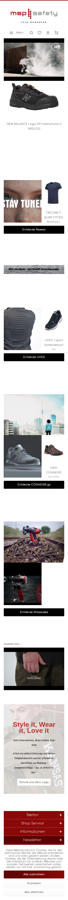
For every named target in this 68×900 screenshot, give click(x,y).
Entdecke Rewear (34, 229)
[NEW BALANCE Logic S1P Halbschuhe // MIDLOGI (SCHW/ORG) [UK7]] (34, 98)
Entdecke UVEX (34, 357)
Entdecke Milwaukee (34, 612)
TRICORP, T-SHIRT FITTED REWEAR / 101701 (53, 218)
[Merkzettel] (39, 32)
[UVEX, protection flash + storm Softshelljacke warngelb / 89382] (53, 320)
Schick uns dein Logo (34, 782)
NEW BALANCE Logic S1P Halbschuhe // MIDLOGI (34, 126)
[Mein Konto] (48, 32)
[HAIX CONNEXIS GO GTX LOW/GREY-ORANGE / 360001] (53, 448)
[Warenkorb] (56, 32)
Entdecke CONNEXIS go (34, 484)
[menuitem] (15, 32)
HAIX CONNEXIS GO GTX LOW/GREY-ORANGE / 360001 (53, 473)
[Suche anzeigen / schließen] (31, 32)
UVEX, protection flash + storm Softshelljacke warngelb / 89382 (53, 345)
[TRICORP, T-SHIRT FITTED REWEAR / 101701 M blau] (53, 193)
